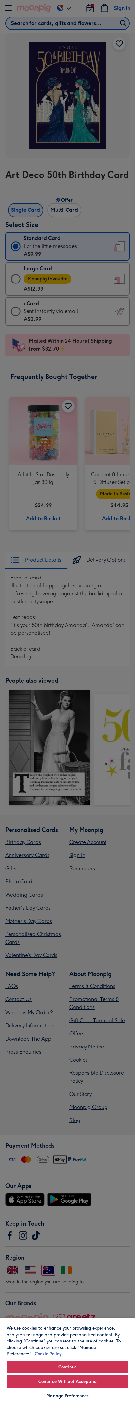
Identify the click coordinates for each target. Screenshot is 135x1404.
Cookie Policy (48, 1353)
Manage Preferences (67, 1395)
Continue (67, 1367)
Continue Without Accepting (67, 1381)
